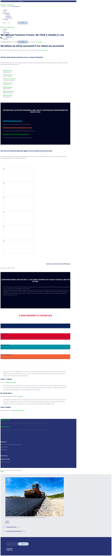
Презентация (9, 17)
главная (7, 521)
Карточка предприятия (14, 531)
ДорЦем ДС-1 (19, 470)
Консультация (5, 419)
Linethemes (20, 396)
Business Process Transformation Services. (16, 134)
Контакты (5, 19)
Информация (6, 13)
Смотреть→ (20, 1)
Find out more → (39, 41)
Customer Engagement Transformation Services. (17, 127)
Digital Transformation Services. (12, 121)
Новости (8, 14)
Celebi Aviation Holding (11, 382)
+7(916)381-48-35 (16, 6)
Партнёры (8, 16)
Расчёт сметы (5, 426)
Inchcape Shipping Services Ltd (17, 410)
